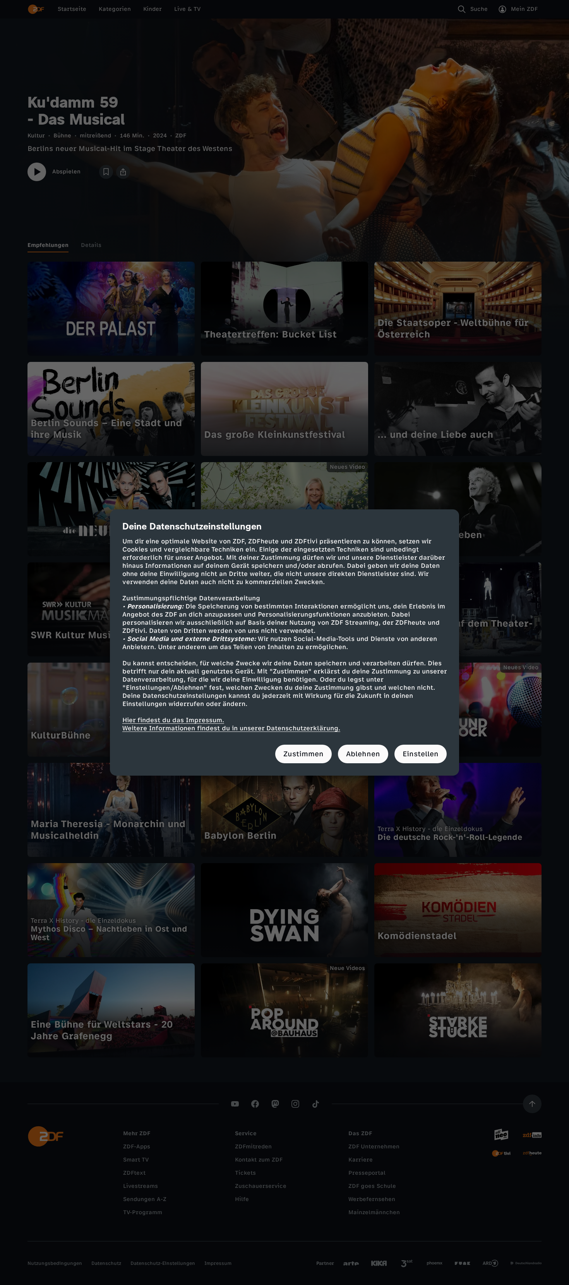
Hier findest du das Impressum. (173, 720)
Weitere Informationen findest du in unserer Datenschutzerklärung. (231, 728)
